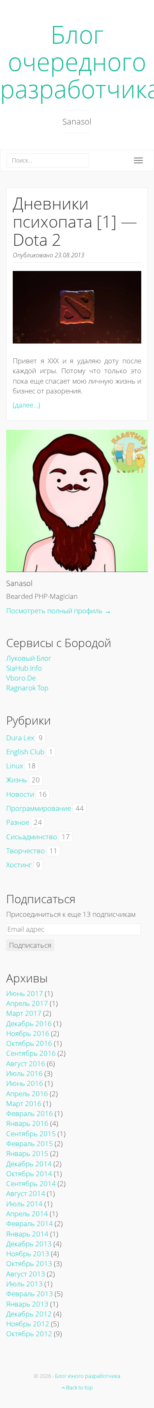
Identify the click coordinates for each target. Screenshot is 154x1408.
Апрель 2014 (27, 1213)
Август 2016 (25, 1063)
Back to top (79, 1387)
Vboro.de (21, 678)
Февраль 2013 (29, 1293)
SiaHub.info (24, 668)
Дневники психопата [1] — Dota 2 (75, 221)
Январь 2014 (27, 1233)
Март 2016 (23, 1103)
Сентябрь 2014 (31, 1183)
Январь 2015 (27, 1153)
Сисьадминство (31, 836)
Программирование (38, 808)
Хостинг (19, 864)
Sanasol (19, 583)
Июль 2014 (24, 1203)
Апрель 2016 (27, 1093)
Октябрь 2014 (29, 1173)
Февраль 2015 (29, 1143)
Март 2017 (23, 1013)
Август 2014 (25, 1193)
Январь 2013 (27, 1304)
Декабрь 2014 (29, 1163)
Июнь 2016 (24, 1083)
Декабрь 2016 (29, 1023)
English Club (25, 751)
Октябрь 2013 (29, 1263)
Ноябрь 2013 (27, 1253)
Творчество (25, 850)
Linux (14, 765)
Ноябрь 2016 (27, 1033)
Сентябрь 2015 (31, 1133)
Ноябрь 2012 (27, 1323)
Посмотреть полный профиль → (58, 610)
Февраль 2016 (29, 1113)
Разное (17, 822)
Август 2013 (25, 1274)
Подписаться (30, 945)
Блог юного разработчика (87, 1376)
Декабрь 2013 (29, 1243)
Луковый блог (28, 658)
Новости (20, 794)
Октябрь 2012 (29, 1333)
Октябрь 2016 (29, 1043)
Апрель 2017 (27, 1003)
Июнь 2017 (24, 993)
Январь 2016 (27, 1123)
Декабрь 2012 (29, 1314)
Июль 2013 (24, 1283)
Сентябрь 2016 (31, 1053)
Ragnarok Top (27, 687)
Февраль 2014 (29, 1223)
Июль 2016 (24, 1073)
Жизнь (16, 779)
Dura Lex (20, 737)
